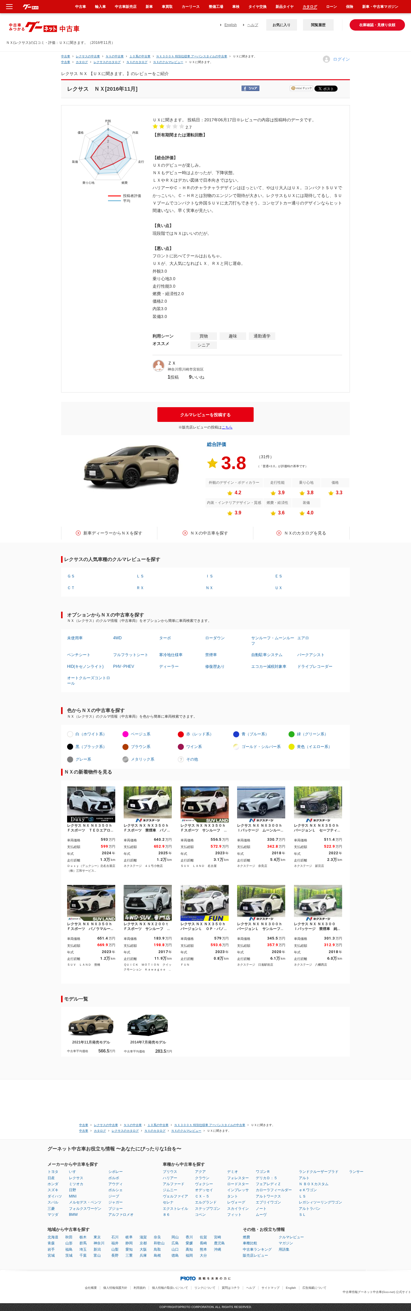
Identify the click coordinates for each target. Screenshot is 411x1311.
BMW (73, 1215)
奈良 (157, 1237)
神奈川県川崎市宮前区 (186, 369)
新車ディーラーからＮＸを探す (112, 533)
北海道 (53, 1237)
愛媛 (189, 1243)
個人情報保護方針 (115, 1287)
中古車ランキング (257, 1249)
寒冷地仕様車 (171, 654)
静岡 (129, 1243)
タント (232, 1196)
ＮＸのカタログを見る (305, 533)
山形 (69, 1243)
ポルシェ (115, 1190)
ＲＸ (140, 588)
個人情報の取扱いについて (170, 1287)
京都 (143, 1243)
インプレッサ (238, 1190)
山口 (175, 1249)
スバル (53, 1202)
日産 (51, 1178)
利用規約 (140, 1287)
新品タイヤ (285, 7)
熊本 (203, 1249)
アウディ (115, 1184)
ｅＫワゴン (308, 1190)
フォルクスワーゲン (85, 1209)
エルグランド (206, 1202)
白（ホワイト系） (91, 734)
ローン (331, 7)
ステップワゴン (207, 1209)
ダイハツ (55, 1196)
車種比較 (250, 1243)
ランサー (356, 1172)
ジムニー (170, 1190)
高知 (189, 1249)
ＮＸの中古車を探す (209, 533)
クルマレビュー (291, 1237)
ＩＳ (209, 576)
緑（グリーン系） (312, 734)
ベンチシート (79, 654)
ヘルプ (252, 25)
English (230, 25)
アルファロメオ (121, 1215)
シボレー (115, 1172)
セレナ (168, 1202)
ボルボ (113, 1178)
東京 (97, 1237)
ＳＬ (302, 1215)
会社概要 (91, 1287)
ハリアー (170, 1178)
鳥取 (157, 1249)
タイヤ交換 (258, 7)
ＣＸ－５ (202, 1196)
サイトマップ (270, 1287)
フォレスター (238, 1178)
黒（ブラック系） (91, 746)
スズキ (53, 1190)
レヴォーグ (236, 1202)
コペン (200, 1215)
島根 (157, 1255)
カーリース (191, 7)
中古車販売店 (126, 7)
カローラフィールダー (274, 1190)
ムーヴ (261, 1215)
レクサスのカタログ (107, 62)
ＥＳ (279, 576)
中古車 (65, 56)
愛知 (129, 1249)
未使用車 (75, 638)
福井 (115, 1243)
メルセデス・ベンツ (85, 1202)
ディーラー (169, 666)
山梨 (115, 1249)
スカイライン (238, 1209)
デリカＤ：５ (266, 1178)
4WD (117, 638)
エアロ (303, 638)
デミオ (232, 1172)
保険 (349, 7)
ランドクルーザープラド (318, 1172)
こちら (227, 427)
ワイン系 (194, 746)
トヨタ (53, 1172)
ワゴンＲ (263, 1172)
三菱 (51, 1209)
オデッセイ (204, 1190)
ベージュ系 (140, 734)
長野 (115, 1255)
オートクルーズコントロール (88, 681)
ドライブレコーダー (314, 666)
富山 (97, 1255)
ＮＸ (209, 588)
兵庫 (143, 1255)
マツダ (53, 1215)
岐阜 (129, 1237)
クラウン (202, 1178)
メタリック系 (142, 759)
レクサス (76, 1178)
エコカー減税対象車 (268, 666)
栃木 (83, 1237)
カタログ (310, 7)
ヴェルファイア (175, 1196)
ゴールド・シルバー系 (261, 746)
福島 (69, 1249)
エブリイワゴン (268, 1202)
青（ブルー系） (255, 734)
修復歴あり (215, 666)
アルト (304, 1178)
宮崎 (217, 1237)
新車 (149, 7)
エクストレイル (175, 1209)
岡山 (175, 1237)
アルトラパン (309, 1209)
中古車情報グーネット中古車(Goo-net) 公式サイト (377, 1292)
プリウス (170, 1172)
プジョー (115, 1209)
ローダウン (215, 638)
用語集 (284, 1249)
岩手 (51, 1249)
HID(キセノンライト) (85, 666)
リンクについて (204, 1287)
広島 (175, 1243)
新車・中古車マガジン (380, 7)
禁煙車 (211, 654)
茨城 (69, 1255)
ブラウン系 (140, 746)
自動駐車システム (267, 654)
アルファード (173, 1184)
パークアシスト (311, 654)
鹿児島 (219, 1243)
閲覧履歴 (318, 25)
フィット (234, 1215)
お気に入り (282, 25)
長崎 (203, 1243)
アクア (200, 1172)
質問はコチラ (231, 1287)
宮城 (51, 1255)
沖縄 (217, 1249)
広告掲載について (314, 1287)
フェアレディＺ (268, 1184)
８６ (166, 1215)
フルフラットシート (130, 654)
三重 (129, 1255)
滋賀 (143, 1237)
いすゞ (74, 1172)
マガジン (286, 1243)
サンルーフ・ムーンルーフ (272, 641)
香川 (189, 1237)
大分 (203, 1255)
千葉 (83, 1255)
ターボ (165, 638)
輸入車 (100, 7)
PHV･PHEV (123, 666)
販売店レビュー (255, 1255)
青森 (51, 1243)
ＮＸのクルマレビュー (168, 62)
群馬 (83, 1243)
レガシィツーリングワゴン (320, 1202)
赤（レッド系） (200, 734)
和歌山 (159, 1243)
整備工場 (216, 7)
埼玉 (83, 1249)
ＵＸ (279, 588)
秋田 (69, 1237)
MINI (72, 1196)
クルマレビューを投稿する (205, 414)
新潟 (97, 1249)
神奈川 (99, 1243)
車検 (235, 7)
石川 (115, 1237)
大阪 (143, 1249)
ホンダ (53, 1184)
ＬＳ (140, 576)
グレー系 (83, 759)
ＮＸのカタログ (136, 62)
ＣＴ (71, 588)
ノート (261, 1209)
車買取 (167, 7)
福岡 (189, 1255)
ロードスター (238, 1184)
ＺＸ (172, 363)
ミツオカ (76, 1184)
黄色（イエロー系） (314, 746)
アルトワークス (268, 1196)
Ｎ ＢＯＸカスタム (314, 1184)
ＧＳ (71, 576)
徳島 (175, 1255)
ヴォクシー (204, 1184)
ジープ (113, 1196)
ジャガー (115, 1202)
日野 (72, 1190)
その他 (192, 759)
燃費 (246, 1237)
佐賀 (203, 1237)
